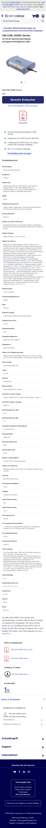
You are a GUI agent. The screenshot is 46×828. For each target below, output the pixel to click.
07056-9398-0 (16, 2)
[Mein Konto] (43, 16)
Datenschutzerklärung (19, 818)
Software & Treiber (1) (12, 724)
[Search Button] (43, 21)
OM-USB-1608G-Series (19, 658)
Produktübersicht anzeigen (19, 153)
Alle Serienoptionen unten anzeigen (23, 106)
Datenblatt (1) (8, 720)
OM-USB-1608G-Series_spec (21, 649)
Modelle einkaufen (23, 99)
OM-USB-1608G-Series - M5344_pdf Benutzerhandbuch (15, 715)
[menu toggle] (2, 16)
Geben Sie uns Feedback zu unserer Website (23, 803)
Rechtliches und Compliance (27, 823)
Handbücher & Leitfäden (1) (14, 708)
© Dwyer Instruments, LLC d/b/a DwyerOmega (23, 813)
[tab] (23, 651)
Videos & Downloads (10, 699)
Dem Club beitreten (23, 794)
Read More (6, 633)
